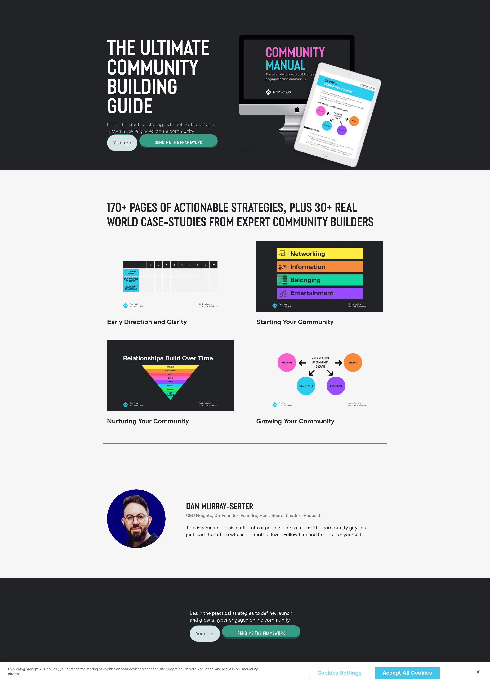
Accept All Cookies (407, 673)
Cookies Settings (339, 673)
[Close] (478, 671)
